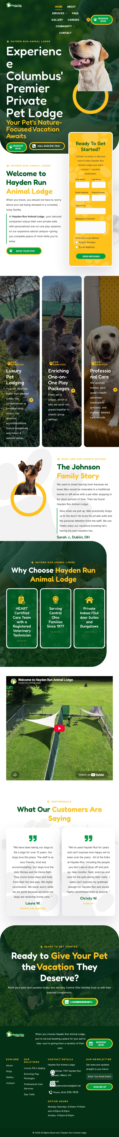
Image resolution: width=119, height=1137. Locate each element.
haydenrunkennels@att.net (67, 1085)
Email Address (81, 192)
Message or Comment (85, 219)
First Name (80, 179)
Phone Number (98, 192)
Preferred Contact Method (87, 238)
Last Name (96, 179)
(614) (63, 1092)
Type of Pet (80, 205)
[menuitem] (59, 6)
